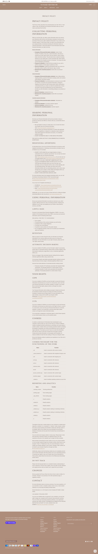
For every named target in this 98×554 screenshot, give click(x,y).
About (45, 7)
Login (90, 4)
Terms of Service (44, 528)
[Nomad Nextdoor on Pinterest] (4, 1)
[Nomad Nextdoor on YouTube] (9, 1)
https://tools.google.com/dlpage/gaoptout (55, 158)
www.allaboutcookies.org (39, 448)
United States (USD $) (90, 1)
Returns (42, 526)
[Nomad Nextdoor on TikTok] (7, 1)
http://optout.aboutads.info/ (55, 194)
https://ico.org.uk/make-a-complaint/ (45, 504)
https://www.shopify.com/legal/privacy (45, 127)
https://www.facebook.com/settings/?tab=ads (51, 185)
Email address (70, 522)
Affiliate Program (44, 523)
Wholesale (52, 7)
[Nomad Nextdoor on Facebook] (3, 1)
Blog (57, 7)
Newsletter (42, 531)
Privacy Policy (43, 529)
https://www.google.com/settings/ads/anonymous (51, 186)
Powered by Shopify (20, 547)
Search (41, 519)
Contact (42, 521)
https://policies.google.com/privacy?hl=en (46, 156)
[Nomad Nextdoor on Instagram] (6, 1)
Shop (40, 7)
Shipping (42, 524)
